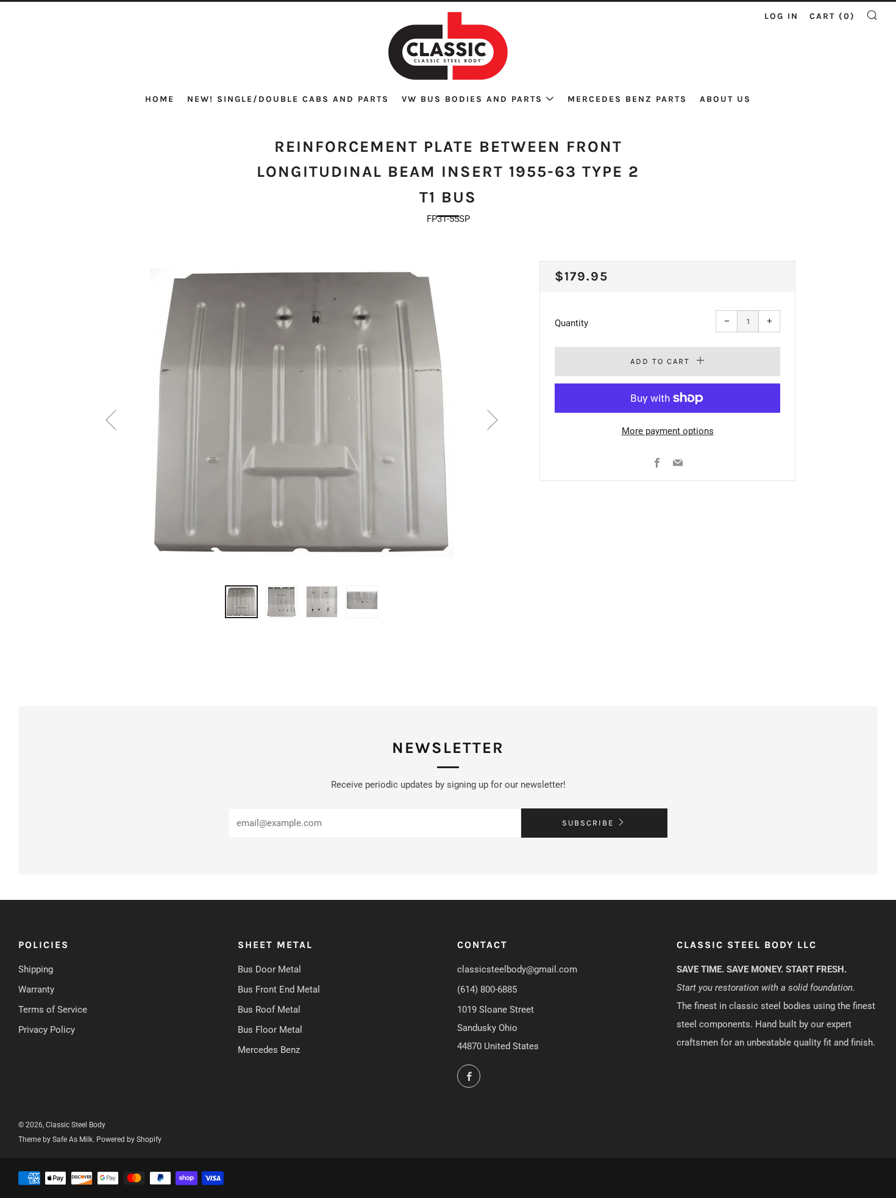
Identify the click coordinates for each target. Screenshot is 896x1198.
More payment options (668, 431)
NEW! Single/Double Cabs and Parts (288, 99)
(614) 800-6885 (487, 989)
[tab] (241, 601)
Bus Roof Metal (269, 1009)
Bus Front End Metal (279, 989)
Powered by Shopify (129, 1139)
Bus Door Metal (269, 969)
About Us (725, 99)
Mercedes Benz (269, 1049)
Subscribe (588, 822)
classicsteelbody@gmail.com (517, 969)
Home (159, 99)
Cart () (832, 16)
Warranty (36, 989)
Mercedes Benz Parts (627, 99)
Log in (781, 16)
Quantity (571, 323)
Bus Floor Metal (270, 1029)
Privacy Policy (46, 1029)
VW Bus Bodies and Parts (472, 99)
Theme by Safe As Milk (55, 1139)
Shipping (35, 969)
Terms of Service (52, 1009)
